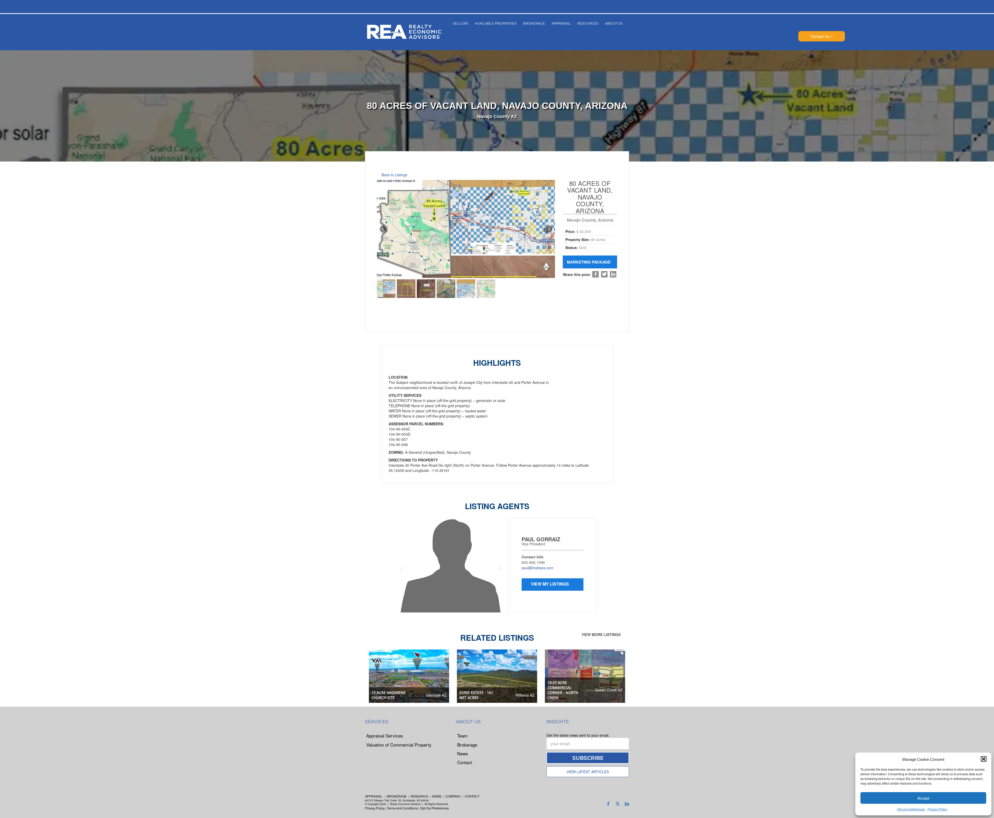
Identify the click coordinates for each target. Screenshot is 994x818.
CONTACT (472, 796)
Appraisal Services (384, 736)
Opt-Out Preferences (434, 808)
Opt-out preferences (911, 809)
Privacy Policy (937, 809)
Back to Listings (394, 174)
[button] (983, 759)
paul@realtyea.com (491, 567)
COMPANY (453, 796)
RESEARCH (419, 796)
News (462, 753)
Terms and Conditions (402, 808)
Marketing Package (589, 262)
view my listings (504, 584)
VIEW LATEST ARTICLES (588, 771)
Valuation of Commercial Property (399, 745)
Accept (923, 798)
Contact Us (820, 36)
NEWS (436, 796)
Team (462, 736)
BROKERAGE (397, 796)
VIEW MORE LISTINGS (602, 634)
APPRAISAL (373, 796)
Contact (464, 762)
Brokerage (467, 745)
